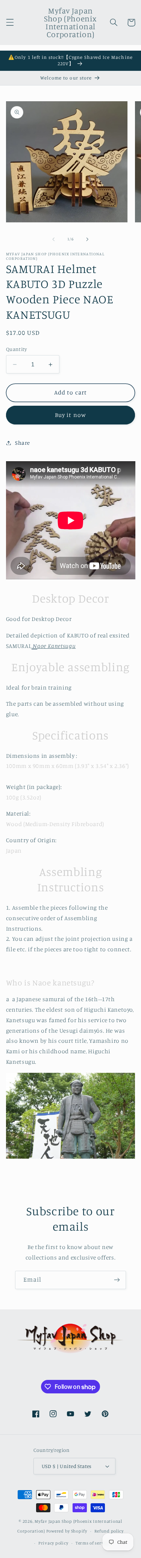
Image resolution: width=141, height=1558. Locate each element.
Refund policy (109, 1531)
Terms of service (93, 1543)
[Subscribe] (117, 1280)
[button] (9, 22)
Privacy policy (53, 1543)
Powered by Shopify (66, 1531)
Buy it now (70, 414)
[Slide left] (53, 239)
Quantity (16, 349)
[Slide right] (87, 239)
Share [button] (22, 442)
